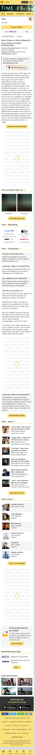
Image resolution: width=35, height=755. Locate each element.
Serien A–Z (9, 725)
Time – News (7, 422)
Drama (19, 36)
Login (30, 753)
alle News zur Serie (17, 493)
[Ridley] (25, 691)
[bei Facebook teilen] (5, 714)
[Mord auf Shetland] (25, 682)
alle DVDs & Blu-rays (16, 218)
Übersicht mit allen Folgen (16, 126)
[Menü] (31, 2)
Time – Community (9, 249)
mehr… (16, 667)
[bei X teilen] (13, 714)
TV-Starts (23, 753)
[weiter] (32, 14)
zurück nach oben (17, 737)
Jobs (30, 729)
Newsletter (28, 721)
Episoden (10, 14)
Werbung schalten (10, 733)
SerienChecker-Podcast (16, 721)
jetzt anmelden (17, 643)
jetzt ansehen (17, 27)
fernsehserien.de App (17, 702)
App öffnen (24, 2)
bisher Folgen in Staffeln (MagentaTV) (16, 40)
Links (19, 733)
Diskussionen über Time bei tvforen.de (20, 661)
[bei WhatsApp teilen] (20, 714)
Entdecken (10, 753)
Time (7, 2)
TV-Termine (20, 14)
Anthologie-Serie (7, 36)
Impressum (25, 725)
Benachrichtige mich (18, 67)
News (3, 753)
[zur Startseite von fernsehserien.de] (3, 2)
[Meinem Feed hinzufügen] (30, 19)
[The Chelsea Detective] (8, 691)
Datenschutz (6, 729)
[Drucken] (28, 714)
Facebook (26, 733)
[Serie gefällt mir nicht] (26, 32)
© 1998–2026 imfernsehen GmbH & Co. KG (17, 718)
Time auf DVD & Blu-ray (12, 190)
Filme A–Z (17, 725)
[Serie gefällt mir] (10, 32)
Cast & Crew (6, 499)
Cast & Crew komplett (17, 563)
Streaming (16, 753)
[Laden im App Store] (24, 707)
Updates (5, 721)
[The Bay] (8, 682)
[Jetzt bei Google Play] (10, 707)
